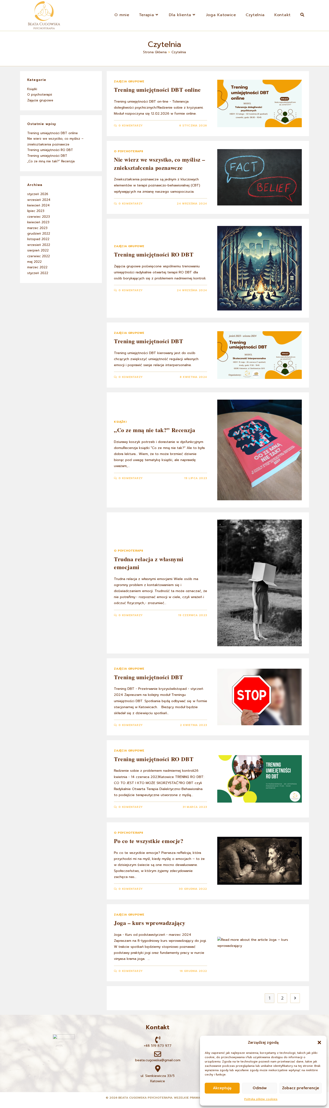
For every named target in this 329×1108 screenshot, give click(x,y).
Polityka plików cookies (260, 1099)
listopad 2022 (38, 239)
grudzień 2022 (38, 233)
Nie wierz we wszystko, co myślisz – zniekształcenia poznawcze (159, 163)
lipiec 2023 (35, 211)
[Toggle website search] (302, 15)
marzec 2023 (37, 228)
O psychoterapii (128, 151)
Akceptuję (222, 1088)
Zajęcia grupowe (129, 81)
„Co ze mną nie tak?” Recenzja (154, 430)
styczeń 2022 (37, 273)
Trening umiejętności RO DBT (153, 254)
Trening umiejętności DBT (148, 341)
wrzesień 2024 (38, 200)
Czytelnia (178, 52)
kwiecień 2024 (38, 205)
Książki (120, 422)
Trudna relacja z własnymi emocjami (149, 563)
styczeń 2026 (37, 194)
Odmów (260, 1088)
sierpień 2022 (38, 250)
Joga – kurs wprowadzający (149, 922)
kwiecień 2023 (38, 222)
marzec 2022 (37, 267)
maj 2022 (34, 261)
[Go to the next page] (295, 998)
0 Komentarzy (130, 126)
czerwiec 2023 (38, 216)
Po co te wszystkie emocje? (149, 841)
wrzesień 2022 (38, 245)
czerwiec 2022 (38, 256)
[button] (319, 1042)
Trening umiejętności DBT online (157, 89)
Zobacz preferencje (300, 1088)
